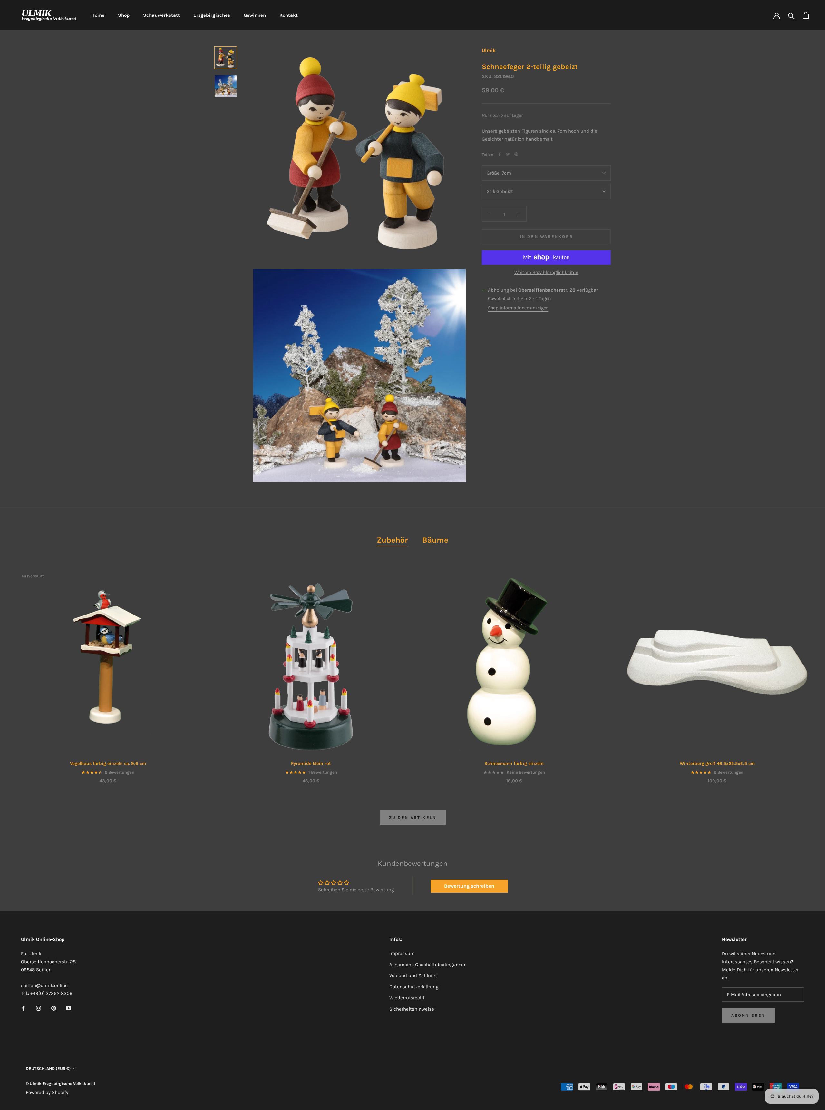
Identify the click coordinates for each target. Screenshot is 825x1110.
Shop (124, 15)
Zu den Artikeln (412, 817)
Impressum (402, 953)
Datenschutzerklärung (413, 987)
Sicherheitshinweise (411, 1009)
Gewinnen (255, 15)
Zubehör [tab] (392, 540)
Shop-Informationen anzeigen (518, 308)
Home (97, 15)
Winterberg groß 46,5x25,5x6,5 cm (717, 763)
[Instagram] (38, 1008)
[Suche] (791, 15)
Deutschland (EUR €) (48, 1068)
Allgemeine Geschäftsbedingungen (428, 964)
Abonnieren (748, 1015)
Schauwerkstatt (161, 15)
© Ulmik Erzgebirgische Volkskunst (60, 1083)
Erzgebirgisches (211, 15)
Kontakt (288, 15)
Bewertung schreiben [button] (469, 886)
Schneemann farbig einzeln (514, 763)
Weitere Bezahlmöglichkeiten (546, 272)
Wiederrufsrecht (407, 998)
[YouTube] (68, 1008)
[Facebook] (499, 154)
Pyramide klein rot (311, 763)
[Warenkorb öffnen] (806, 15)
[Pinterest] (516, 154)
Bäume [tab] (435, 540)
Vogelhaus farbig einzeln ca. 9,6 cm (108, 763)
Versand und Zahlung (412, 975)
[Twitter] (508, 154)
